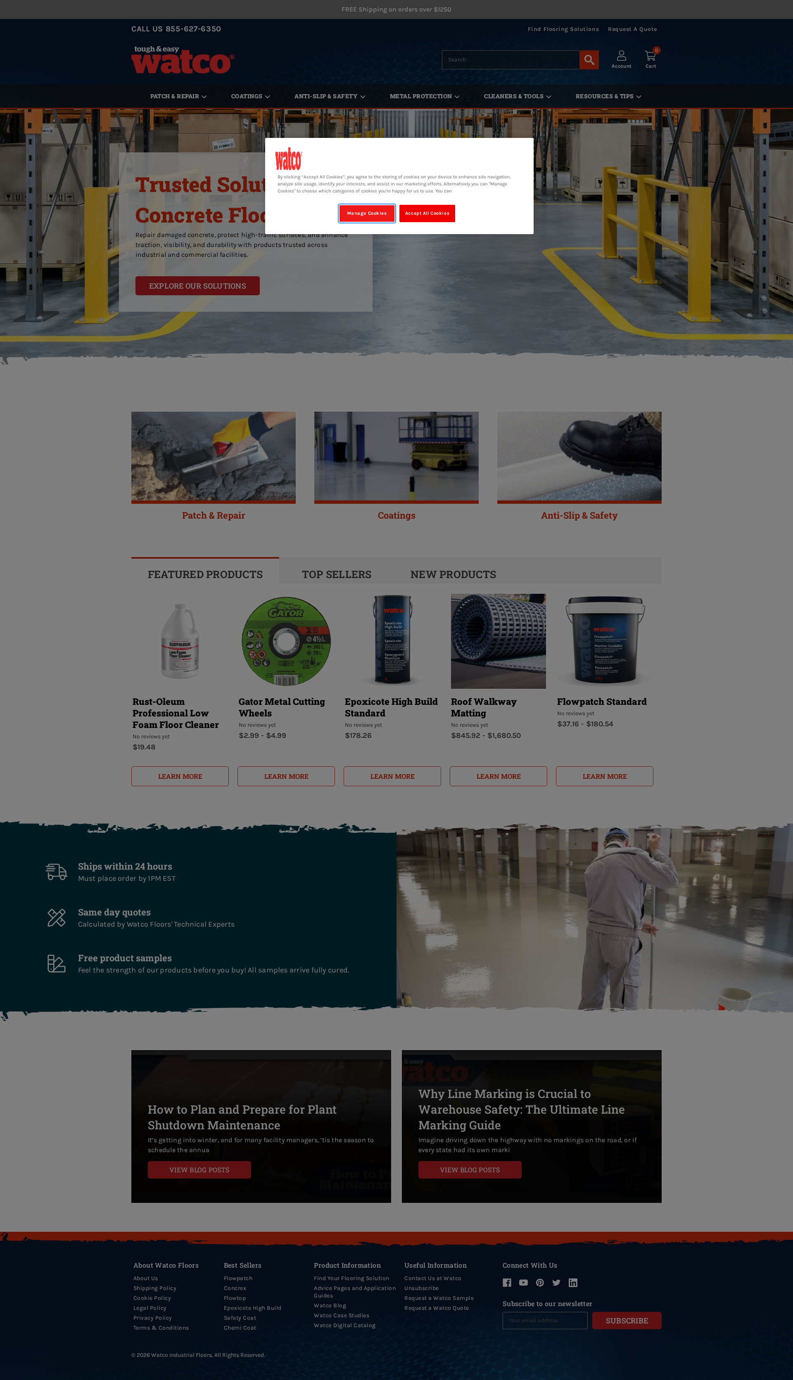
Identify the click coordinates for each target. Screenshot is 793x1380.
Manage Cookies (367, 213)
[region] (399, 186)
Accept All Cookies (427, 213)
